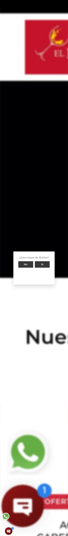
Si (42, 264)
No (26, 264)
